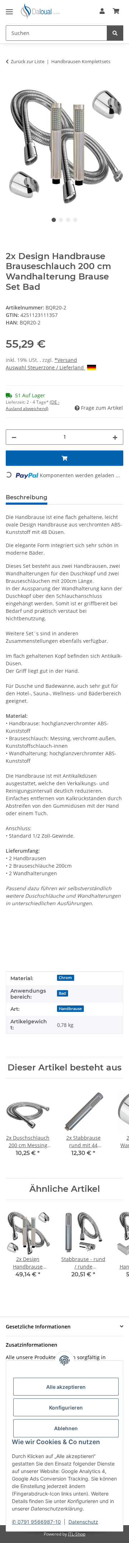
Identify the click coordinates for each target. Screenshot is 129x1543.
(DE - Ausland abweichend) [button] (32, 405)
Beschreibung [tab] (26, 497)
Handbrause (70, 1008)
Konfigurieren (66, 1408)
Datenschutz (83, 1522)
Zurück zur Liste (27, 61)
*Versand (65, 360)
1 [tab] (54, 220)
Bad (62, 993)
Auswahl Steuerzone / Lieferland (45, 367)
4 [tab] (75, 220)
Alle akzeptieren (66, 1387)
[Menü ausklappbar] (9, 9)
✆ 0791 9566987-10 (36, 1522)
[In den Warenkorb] (11, 84)
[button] (102, 11)
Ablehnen (66, 1428)
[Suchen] (115, 33)
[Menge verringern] (14, 437)
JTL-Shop (76, 1534)
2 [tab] (61, 220)
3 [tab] (68, 220)
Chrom (65, 977)
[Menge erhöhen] (115, 437)
